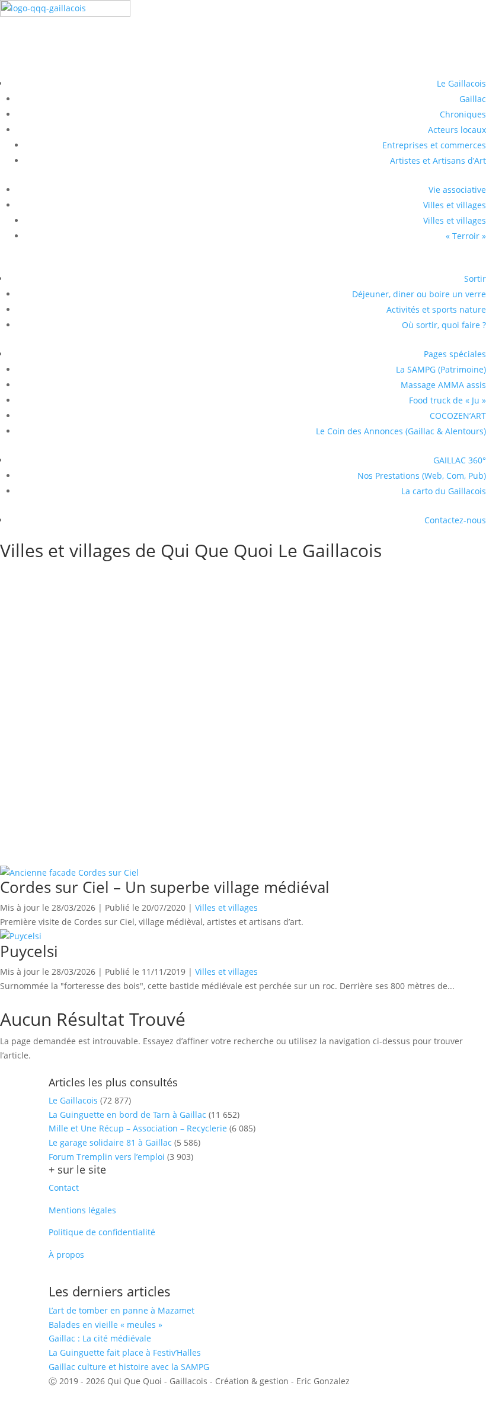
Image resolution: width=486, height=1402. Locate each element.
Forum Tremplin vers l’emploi (107, 1156)
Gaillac (472, 98)
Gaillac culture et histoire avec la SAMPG (129, 1366)
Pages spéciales (455, 354)
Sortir (475, 278)
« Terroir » (466, 235)
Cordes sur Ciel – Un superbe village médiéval (145, 692)
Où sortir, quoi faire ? (444, 324)
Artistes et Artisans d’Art (438, 160)
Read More (42, 671)
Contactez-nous (455, 520)
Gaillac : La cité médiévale (100, 1338)
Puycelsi (26, 768)
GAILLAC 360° (459, 460)
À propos (66, 1254)
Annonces (40, 66)
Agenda (34, 45)
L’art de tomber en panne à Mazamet (121, 1310)
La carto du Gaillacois (443, 491)
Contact (64, 1187)
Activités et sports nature (436, 309)
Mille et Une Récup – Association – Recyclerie (138, 1128)
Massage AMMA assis (443, 384)
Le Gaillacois (461, 83)
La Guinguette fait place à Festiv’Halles (125, 1352)
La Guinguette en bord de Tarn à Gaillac (127, 1114)
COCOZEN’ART (458, 415)
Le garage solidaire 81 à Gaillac (110, 1142)
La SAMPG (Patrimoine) (441, 369)
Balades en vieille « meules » (105, 1324)
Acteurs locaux (457, 129)
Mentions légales (82, 1210)
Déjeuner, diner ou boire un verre (419, 294)
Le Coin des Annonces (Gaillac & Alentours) (401, 431)
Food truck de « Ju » (447, 400)
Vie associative (457, 189)
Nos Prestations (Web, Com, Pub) (421, 475)
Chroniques (463, 114)
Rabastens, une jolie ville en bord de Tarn (130, 589)
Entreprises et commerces (434, 145)
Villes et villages (454, 205)
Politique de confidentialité (102, 1232)
